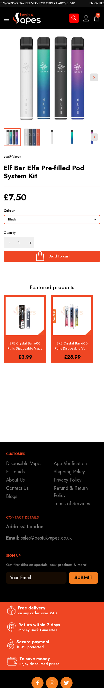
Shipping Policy (69, 471)
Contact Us (17, 488)
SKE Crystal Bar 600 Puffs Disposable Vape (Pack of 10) (72, 346)
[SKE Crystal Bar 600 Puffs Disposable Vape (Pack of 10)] (72, 316)
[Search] (74, 18)
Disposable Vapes (24, 463)
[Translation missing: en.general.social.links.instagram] (52, 683)
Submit (83, 577)
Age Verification (70, 463)
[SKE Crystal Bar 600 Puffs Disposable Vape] (25, 316)
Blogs (11, 496)
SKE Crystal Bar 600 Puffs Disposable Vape (24, 346)
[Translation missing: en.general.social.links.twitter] (66, 683)
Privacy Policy (68, 479)
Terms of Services (72, 503)
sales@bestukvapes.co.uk (46, 538)
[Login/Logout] (85, 18)
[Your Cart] (96, 18)
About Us (15, 479)
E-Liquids (15, 471)
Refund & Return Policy (71, 492)
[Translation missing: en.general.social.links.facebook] (37, 683)
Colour (9, 210)
